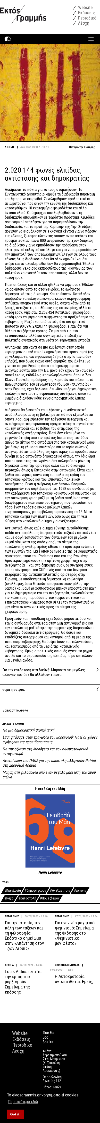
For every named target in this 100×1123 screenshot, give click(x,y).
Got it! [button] (15, 1114)
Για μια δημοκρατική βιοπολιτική (28, 730)
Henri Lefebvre (50, 872)
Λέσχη (83, 23)
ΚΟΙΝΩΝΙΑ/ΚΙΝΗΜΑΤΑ (67, 965)
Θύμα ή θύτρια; (13, 689)
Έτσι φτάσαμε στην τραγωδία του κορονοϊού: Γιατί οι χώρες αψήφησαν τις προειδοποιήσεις (50, 739)
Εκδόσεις (86, 12)
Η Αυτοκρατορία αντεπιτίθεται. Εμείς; (74, 979)
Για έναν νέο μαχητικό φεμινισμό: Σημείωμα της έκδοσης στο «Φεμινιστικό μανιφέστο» (75, 933)
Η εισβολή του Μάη (50, 789)
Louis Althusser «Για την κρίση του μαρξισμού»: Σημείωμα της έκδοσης (23, 982)
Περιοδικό (86, 17)
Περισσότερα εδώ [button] (23, 1102)
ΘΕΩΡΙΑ (9, 965)
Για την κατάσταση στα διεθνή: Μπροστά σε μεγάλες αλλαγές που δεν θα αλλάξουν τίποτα (43, 672)
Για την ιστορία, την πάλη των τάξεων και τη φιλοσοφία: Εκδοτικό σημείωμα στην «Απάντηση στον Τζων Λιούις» (24, 935)
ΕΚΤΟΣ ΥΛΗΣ (12, 916)
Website (85, 7)
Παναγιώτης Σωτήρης (82, 147)
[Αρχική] (23, 12)
